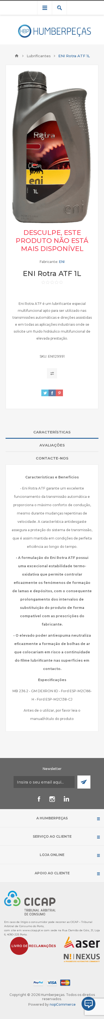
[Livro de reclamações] (33, 945)
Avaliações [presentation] (52, 445)
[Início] (16, 55)
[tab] (52, 432)
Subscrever (83, 782)
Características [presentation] (52, 432)
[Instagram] (52, 799)
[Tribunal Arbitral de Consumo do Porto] (29, 903)
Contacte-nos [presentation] (52, 458)
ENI (62, 262)
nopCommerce (63, 1004)
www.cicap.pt (31, 930)
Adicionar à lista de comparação (52, 373)
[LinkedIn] (65, 799)
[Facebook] (38, 799)
